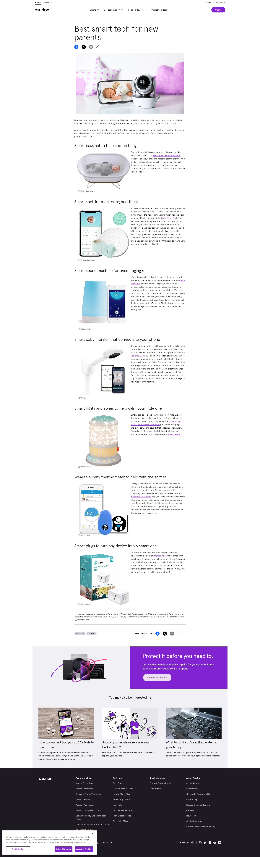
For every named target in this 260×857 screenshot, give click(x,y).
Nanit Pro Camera (139, 355)
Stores (208, 2)
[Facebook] (210, 842)
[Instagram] (200, 842)
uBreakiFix (47, 2)
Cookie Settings (18, 849)
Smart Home (79, 633)
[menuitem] (94, 10)
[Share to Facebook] (76, 47)
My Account (220, 2)
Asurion (38, 2)
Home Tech (91, 633)
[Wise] (190, 842)
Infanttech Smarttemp (141, 496)
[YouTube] (214, 842)
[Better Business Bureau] (182, 842)
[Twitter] (205, 842)
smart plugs (158, 555)
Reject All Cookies (63, 849)
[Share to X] (84, 47)
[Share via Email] (91, 47)
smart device (174, 434)
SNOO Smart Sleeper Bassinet (166, 155)
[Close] (93, 833)
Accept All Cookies (83, 849)
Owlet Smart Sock (169, 218)
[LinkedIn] (219, 842)
